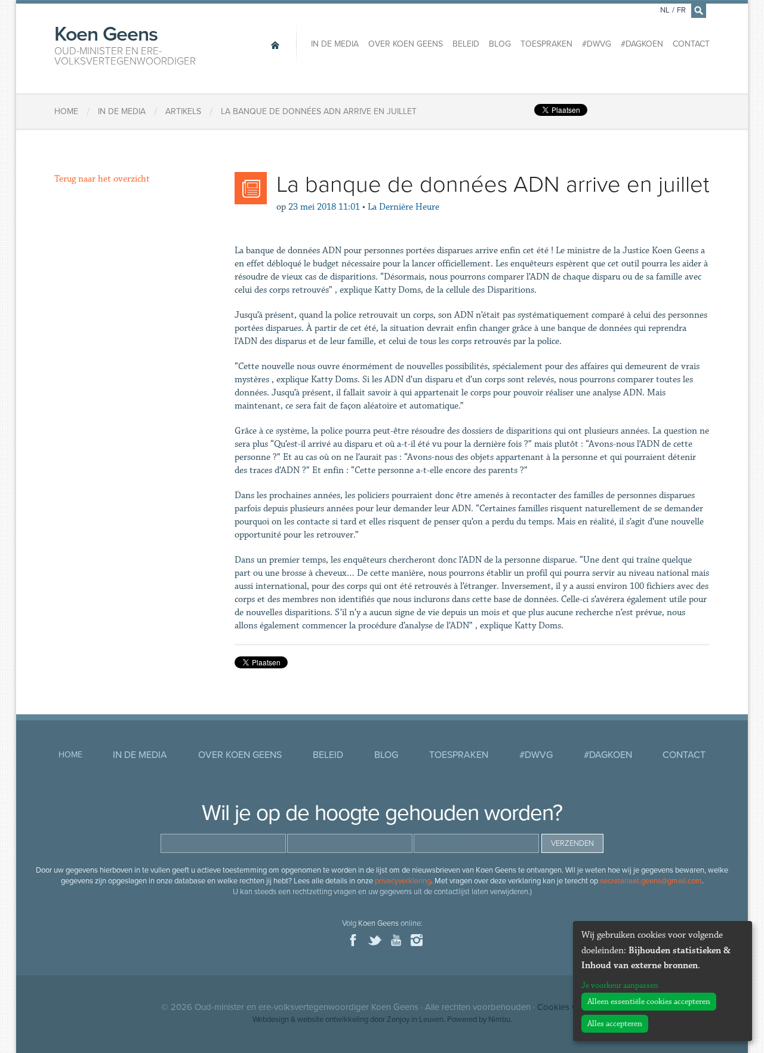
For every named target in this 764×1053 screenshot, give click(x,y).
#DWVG (596, 44)
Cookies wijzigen (570, 1007)
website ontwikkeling (332, 1019)
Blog (500, 44)
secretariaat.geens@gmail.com (651, 881)
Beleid (465, 44)
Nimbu (499, 1019)
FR (681, 10)
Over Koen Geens (405, 44)
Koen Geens (125, 44)
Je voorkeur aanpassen (619, 985)
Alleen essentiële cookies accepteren (648, 1001)
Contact (691, 44)
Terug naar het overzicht (102, 179)
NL (665, 10)
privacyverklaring (403, 881)
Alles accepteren (614, 1023)
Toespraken (546, 44)
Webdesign (270, 1019)
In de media (335, 44)
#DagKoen (642, 44)
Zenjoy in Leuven (415, 1019)
